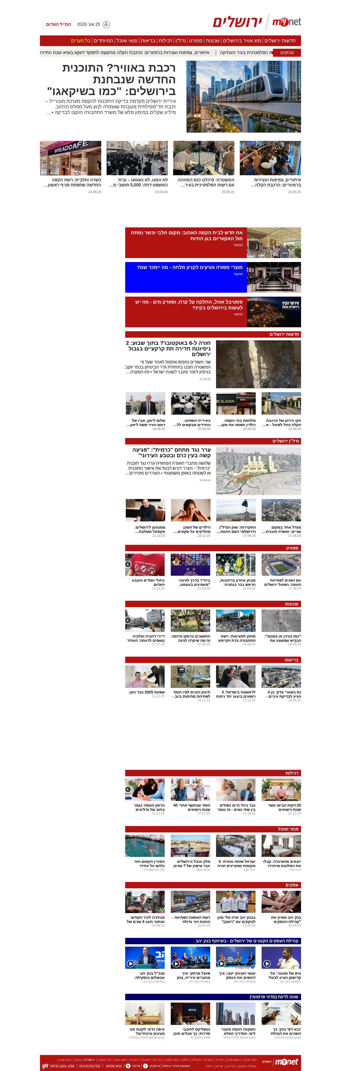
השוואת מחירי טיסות (176, 1066)
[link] (145, 1066)
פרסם (136, 1066)
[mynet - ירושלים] (257, 22)
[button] (80, 518)
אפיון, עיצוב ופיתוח (62, 1066)
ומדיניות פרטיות (89, 1066)
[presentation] (243, 131)
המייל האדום (58, 24)
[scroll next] (128, 564)
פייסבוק (155, 1066)
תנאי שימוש (114, 1066)
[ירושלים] (280, 1063)
